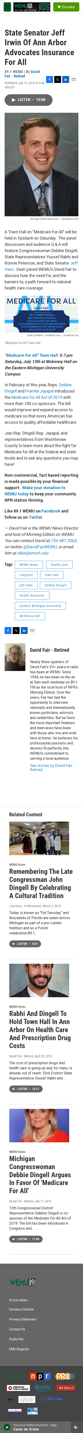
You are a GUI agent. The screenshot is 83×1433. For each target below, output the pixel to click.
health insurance (32, 595)
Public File (16, 1339)
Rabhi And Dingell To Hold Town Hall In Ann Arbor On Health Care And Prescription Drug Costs (40, 1029)
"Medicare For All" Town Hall (31, 355)
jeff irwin (26, 585)
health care (59, 565)
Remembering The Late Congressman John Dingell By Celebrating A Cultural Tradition (41, 883)
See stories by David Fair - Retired (52, 767)
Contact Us (17, 1329)
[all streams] (77, 1427)
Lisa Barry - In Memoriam (25, 906)
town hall (52, 575)
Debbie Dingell (55, 585)
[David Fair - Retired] (15, 657)
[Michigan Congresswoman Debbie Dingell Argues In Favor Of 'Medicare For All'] (39, 1125)
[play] (7, 1427)
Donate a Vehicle (21, 1309)
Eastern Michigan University (40, 606)
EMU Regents (19, 1349)
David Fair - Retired (22, 73)
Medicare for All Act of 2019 (37, 397)
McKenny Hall (30, 616)
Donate (68, 7)
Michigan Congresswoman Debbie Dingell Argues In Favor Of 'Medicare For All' (40, 1175)
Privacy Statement (22, 1319)
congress (26, 575)
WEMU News (29, 565)
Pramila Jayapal (39, 391)
